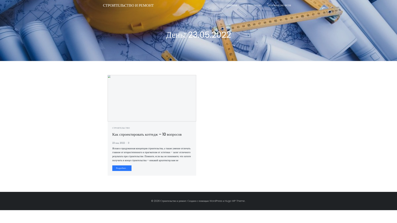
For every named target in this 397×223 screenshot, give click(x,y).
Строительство (252, 5)
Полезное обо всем (279, 5)
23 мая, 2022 (118, 142)
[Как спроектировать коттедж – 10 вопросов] (152, 98)
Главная (232, 5)
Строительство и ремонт (128, 5)
